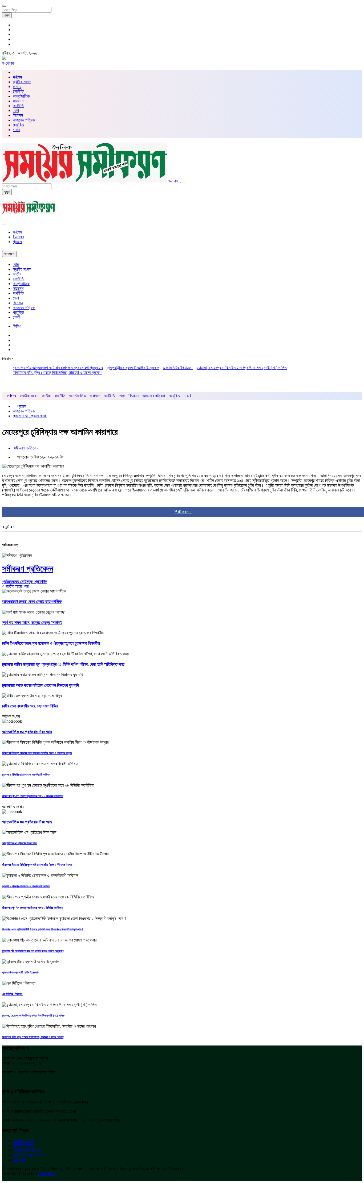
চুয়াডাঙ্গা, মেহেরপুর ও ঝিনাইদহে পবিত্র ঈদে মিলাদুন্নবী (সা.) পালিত (241, 367)
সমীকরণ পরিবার (23, 1145)
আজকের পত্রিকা (24, 120)
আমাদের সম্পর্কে (23, 1140)
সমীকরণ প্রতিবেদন (26, 448)
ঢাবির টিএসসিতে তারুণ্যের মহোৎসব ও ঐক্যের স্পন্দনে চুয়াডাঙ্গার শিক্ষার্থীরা (51, 643)
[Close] (4, 224)
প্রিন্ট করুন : (183, 512)
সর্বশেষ (17, 232)
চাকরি (16, 317)
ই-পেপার (8, 63)
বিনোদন (18, 115)
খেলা (16, 110)
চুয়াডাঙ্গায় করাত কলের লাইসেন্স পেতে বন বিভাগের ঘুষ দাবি (40, 685)
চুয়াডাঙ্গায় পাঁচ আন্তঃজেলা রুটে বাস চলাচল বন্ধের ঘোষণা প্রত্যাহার (58, 367)
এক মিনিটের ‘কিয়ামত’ (178, 367)
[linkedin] (17, 1081)
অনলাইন (9, 254)
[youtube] (13, 1081)
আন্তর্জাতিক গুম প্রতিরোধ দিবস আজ (27, 732)
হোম (16, 264)
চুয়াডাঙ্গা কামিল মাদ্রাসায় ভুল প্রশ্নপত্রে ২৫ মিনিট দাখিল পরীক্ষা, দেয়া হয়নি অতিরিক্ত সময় (63, 664)
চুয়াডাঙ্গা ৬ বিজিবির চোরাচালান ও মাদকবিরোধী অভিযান (26, 774)
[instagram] (20, 1081)
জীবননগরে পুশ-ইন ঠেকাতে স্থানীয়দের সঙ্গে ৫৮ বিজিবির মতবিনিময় (32, 796)
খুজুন (7, 15)
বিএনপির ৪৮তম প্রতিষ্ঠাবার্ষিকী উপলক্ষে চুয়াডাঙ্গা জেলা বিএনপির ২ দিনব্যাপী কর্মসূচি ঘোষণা (42, 929)
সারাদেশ (18, 101)
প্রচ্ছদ (17, 241)
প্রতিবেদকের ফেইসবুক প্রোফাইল (24, 581)
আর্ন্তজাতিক (21, 96)
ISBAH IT (47, 1173)
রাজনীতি (18, 91)
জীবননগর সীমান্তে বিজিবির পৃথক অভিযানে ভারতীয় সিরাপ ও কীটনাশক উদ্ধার (37, 753)
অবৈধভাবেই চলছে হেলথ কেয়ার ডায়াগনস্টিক (32, 601)
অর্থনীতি (18, 105)
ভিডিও (17, 326)
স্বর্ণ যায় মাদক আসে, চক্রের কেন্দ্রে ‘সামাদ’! (32, 622)
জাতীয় (17, 86)
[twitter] (8, 1081)
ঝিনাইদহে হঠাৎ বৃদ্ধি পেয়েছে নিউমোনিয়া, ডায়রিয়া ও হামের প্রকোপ (57, 372)
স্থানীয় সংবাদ (22, 82)
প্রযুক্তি (18, 125)
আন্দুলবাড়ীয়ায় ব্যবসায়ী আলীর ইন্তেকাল (133, 367)
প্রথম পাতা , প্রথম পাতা (30, 416)
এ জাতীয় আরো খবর (15, 586)
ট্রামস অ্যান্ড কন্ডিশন (27, 1150)
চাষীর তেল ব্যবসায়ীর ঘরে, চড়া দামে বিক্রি (30, 706)
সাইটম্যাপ (19, 1159)
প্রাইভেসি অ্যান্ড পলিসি (28, 1155)
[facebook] (4, 1081)
